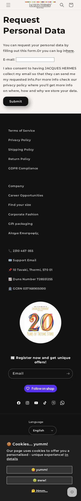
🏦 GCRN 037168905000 (27, 288)
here (70, 51)
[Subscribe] (67, 374)
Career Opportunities (25, 195)
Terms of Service (21, 130)
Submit (15, 101)
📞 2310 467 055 (20, 251)
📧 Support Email (22, 260)
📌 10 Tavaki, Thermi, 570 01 (30, 270)
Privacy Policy (19, 140)
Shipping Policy (21, 149)
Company (16, 186)
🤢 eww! (39, 480)
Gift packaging (20, 224)
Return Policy (19, 159)
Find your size (19, 205)
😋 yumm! (39, 470)
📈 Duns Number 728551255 (30, 279)
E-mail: (9, 59)
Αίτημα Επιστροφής (23, 233)
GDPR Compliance (23, 168)
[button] (8, 5)
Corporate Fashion (23, 214)
